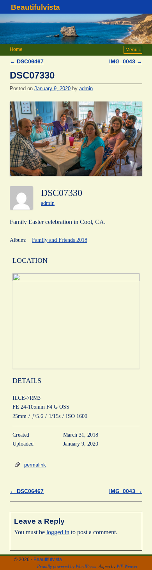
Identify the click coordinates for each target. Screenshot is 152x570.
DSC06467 (27, 61)
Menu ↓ (133, 49)
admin (86, 88)
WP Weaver (127, 566)
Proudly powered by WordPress (66, 566)
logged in (57, 532)
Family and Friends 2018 (59, 240)
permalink (35, 465)
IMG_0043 (125, 61)
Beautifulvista (35, 7)
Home (16, 49)
